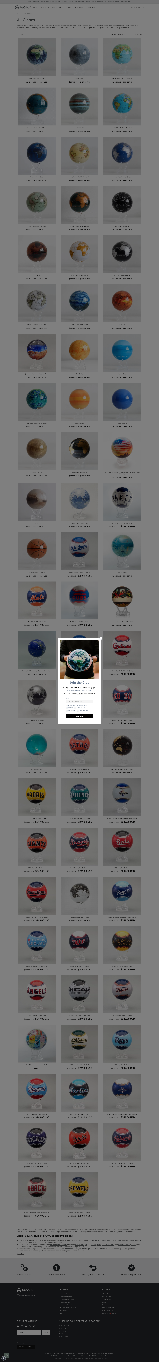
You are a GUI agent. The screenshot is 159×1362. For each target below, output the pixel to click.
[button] (3, 1358)
